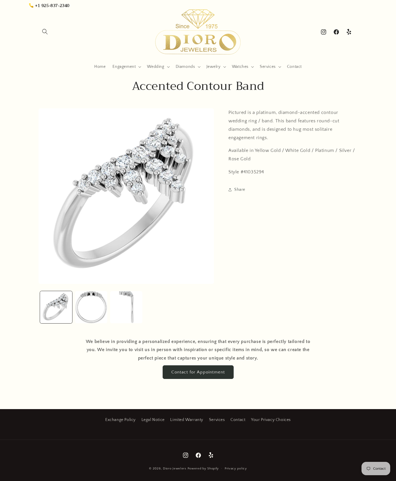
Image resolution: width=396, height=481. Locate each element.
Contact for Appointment (198, 372)
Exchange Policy (120, 420)
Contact (237, 420)
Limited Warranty (186, 420)
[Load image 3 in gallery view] (126, 307)
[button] (45, 31)
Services (217, 420)
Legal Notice (153, 420)
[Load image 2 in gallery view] (91, 307)
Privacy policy (236, 468)
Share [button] (239, 189)
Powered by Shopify (203, 468)
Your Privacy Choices (271, 420)
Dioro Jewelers (174, 468)
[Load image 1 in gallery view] (56, 307)
